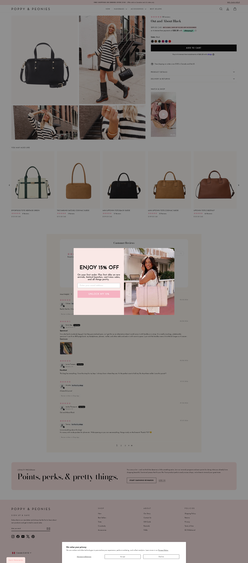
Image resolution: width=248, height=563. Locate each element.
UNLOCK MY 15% (98, 294)
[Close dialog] (172, 250)
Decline (161, 557)
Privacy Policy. (163, 550)
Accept (122, 557)
